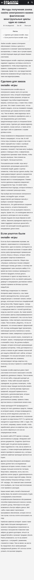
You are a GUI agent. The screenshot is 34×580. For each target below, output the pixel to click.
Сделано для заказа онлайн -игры (16, 35)
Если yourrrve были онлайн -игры (16, 37)
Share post (28, 25)
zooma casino (5, 252)
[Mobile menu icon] (2, 2)
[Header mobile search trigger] (32, 2)
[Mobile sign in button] (28, 2)
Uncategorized (9, 25)
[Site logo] (11, 2)
